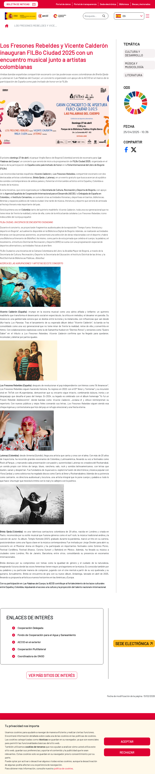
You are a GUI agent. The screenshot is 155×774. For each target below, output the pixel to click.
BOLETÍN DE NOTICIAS (18, 4)
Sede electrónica (108, 4)
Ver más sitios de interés (52, 675)
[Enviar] (104, 16)
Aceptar (127, 741)
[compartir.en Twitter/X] (133, 149)
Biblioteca (124, 4)
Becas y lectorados (141, 4)
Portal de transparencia (85, 4)
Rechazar (127, 752)
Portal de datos (63, 4)
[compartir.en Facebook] (126, 149)
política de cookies (63, 768)
